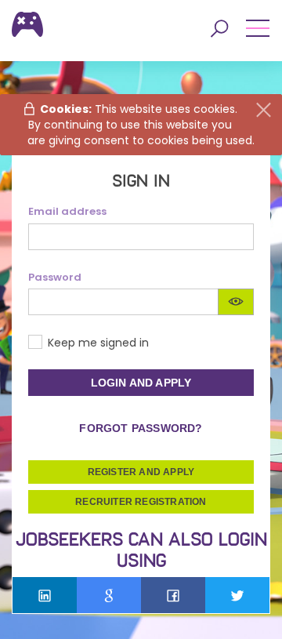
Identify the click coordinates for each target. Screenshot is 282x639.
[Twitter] (237, 595)
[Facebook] (173, 595)
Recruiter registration (140, 501)
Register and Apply (141, 472)
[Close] (263, 110)
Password (54, 277)
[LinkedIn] (45, 595)
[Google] (109, 595)
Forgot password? (140, 428)
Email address (67, 212)
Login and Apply (141, 382)
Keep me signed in (98, 342)
